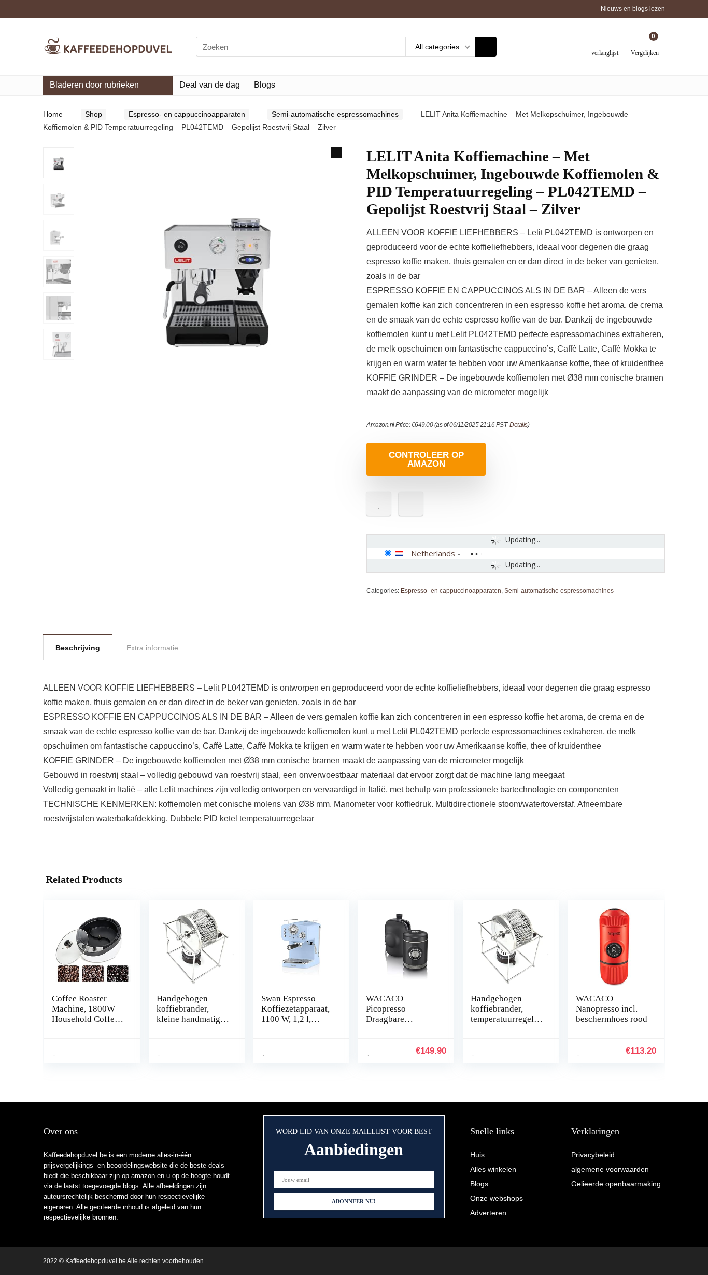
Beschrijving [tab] (77, 647)
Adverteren (488, 1213)
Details (518, 424)
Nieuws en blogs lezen (633, 8)
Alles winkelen (493, 1169)
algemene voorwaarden (610, 1169)
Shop (93, 114)
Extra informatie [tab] (152, 647)
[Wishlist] (605, 43)
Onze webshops (496, 1198)
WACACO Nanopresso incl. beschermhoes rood (611, 1008)
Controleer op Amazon (426, 459)
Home (53, 114)
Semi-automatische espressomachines (335, 114)
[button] (336, 152)
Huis (477, 1155)
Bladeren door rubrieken (94, 84)
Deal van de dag (209, 84)
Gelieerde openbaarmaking (616, 1184)
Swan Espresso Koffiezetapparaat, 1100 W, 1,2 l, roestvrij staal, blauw (295, 1019)
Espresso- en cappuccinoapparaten (187, 114)
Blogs (264, 84)
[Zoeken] (486, 47)
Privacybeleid (593, 1155)
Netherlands (433, 553)
